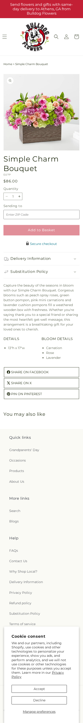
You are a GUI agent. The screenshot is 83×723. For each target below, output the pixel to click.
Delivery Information (26, 582)
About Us (16, 481)
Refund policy (20, 603)
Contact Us (18, 561)
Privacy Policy (20, 593)
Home (7, 64)
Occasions (17, 460)
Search (14, 511)
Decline (39, 700)
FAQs (13, 550)
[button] (56, 37)
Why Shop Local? (23, 571)
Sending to (19, 206)
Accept (39, 689)
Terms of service (22, 624)
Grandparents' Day (24, 450)
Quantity (10, 189)
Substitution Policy (24, 613)
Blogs (14, 521)
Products (16, 471)
